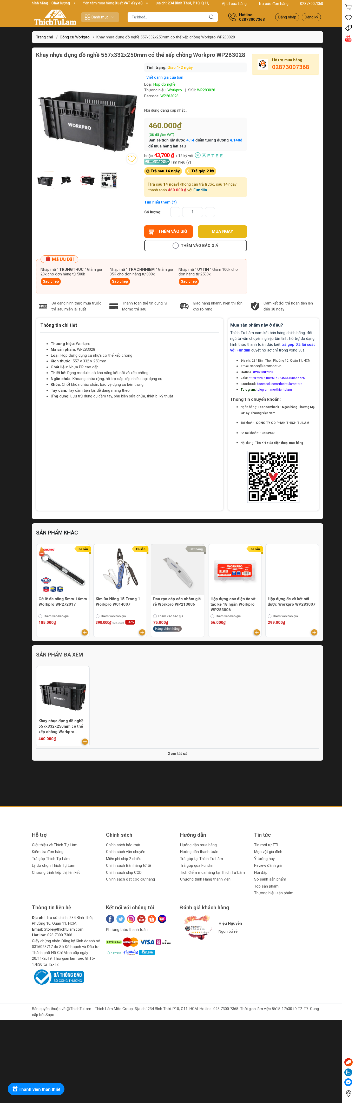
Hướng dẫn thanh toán (199, 851)
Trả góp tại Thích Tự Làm (201, 858)
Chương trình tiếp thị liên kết (56, 872)
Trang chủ (44, 37)
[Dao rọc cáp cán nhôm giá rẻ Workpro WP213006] (177, 570)
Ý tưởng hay (264, 858)
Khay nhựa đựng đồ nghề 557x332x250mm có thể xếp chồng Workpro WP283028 (60, 727)
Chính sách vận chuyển (125, 851)
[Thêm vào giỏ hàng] (85, 632)
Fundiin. (200, 190)
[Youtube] (141, 919)
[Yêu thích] (348, 18)
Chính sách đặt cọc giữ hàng (130, 879)
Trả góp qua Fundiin (196, 865)
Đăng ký (311, 17)
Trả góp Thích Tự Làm (51, 858)
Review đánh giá (268, 865)
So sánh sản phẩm (270, 879)
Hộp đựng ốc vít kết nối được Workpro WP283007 (291, 602)
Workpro (174, 90)
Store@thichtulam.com (63, 929)
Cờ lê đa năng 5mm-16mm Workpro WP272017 (62, 602)
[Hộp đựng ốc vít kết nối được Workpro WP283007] (292, 570)
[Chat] (348, 1062)
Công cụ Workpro (75, 37)
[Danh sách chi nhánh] (348, 1093)
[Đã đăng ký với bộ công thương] (58, 977)
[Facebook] (110, 919)
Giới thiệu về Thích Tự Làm (54, 845)
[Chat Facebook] (348, 1082)
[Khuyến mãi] (348, 28)
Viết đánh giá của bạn (164, 77)
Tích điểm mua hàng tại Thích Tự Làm (212, 872)
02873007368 (311, 3)
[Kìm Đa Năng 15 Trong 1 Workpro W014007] (120, 570)
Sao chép (51, 281)
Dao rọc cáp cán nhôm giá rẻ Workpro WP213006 (177, 602)
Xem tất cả (177, 753)
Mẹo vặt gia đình (268, 851)
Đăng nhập (287, 17)
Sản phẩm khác (57, 533)
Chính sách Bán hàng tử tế (128, 865)
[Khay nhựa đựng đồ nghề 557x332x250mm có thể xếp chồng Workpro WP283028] (62, 692)
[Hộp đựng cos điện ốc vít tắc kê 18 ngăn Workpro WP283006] (235, 570)
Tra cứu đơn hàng (273, 3)
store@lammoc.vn (265, 366)
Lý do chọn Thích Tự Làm (53, 865)
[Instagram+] (131, 919)
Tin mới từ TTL (266, 845)
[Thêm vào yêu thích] (132, 159)
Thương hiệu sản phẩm (273, 893)
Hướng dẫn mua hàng (198, 845)
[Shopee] (152, 919)
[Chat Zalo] (348, 1072)
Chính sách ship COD (124, 872)
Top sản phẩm (266, 886)
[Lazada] (162, 919)
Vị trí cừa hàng (234, 3)
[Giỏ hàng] (348, 7)
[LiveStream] (348, 38)
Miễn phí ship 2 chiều (123, 858)
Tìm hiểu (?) (181, 162)
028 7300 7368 (59, 935)
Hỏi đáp (260, 872)
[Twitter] (120, 919)
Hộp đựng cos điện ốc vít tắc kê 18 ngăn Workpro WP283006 (233, 604)
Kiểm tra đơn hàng (47, 851)
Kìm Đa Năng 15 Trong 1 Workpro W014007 (118, 602)
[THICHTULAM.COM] (55, 17)
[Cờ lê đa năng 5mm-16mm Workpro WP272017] (62, 570)
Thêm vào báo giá (199, 245)
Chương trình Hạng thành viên (205, 879)
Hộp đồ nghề (164, 84)
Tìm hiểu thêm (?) (160, 202)
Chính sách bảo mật (123, 845)
